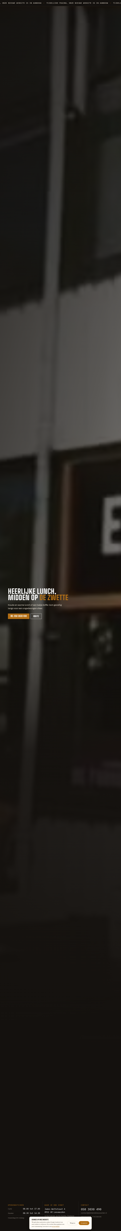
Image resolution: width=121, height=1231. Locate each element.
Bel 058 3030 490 (19, 616)
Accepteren (84, 1223)
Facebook (97, 1217)
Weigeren (72, 1223)
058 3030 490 (91, 1209)
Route (36, 616)
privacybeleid (55, 1226)
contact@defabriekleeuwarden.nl (94, 1213)
